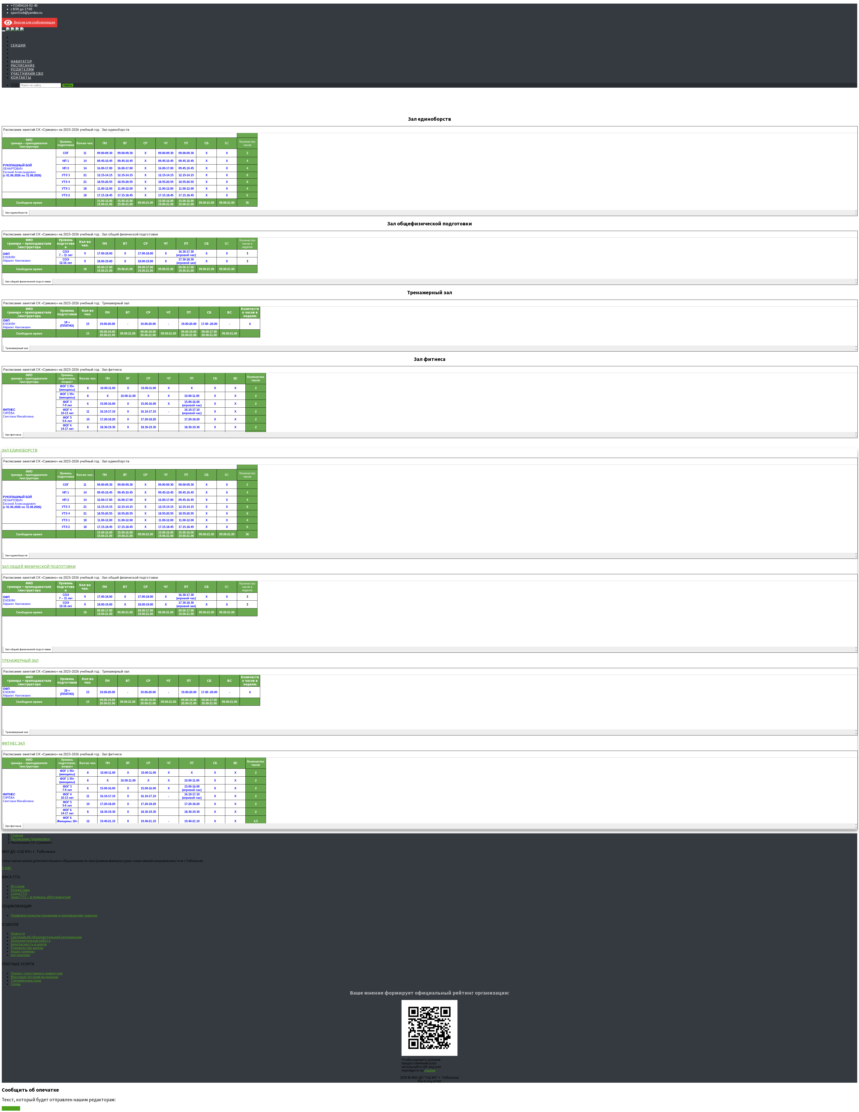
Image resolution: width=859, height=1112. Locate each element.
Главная (17, 835)
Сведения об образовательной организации (46, 937)
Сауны (16, 984)
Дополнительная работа (30, 940)
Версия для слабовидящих (33, 22)
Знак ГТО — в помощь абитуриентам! (41, 897)
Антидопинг (20, 955)
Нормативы (20, 889)
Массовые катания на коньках (34, 976)
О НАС (6, 868)
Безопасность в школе (29, 944)
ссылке (429, 1070)
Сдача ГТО (19, 893)
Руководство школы (27, 947)
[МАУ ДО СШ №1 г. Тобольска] (15, 29)
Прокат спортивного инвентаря (36, 973)
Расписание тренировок (30, 839)
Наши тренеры (22, 951)
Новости (18, 933)
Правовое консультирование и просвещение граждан (54, 915)
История (17, 886)
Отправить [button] (11, 1108)
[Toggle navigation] (3, 31)
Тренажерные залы (26, 980)
